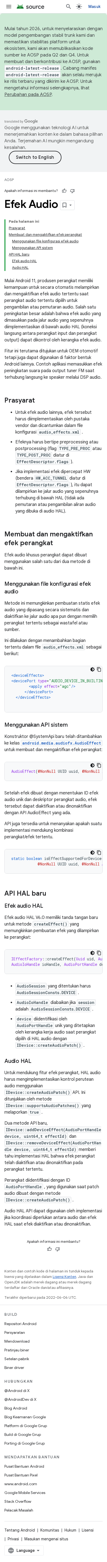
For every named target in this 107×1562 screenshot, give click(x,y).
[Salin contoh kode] (99, 669)
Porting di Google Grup (24, 1443)
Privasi (13, 1539)
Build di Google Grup (22, 1434)
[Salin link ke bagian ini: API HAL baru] (51, 894)
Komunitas (49, 1530)
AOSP (9, 179)
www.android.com (20, 1483)
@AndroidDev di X (20, 1399)
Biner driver (14, 1367)
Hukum (70, 1530)
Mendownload (17, 1341)
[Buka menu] (8, 6)
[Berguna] (64, 191)
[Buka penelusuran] (68, 6)
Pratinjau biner (16, 1350)
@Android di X (17, 1390)
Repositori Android (20, 1323)
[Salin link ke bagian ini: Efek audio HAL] (48, 906)
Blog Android (15, 1408)
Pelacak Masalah (18, 1510)
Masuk (94, 6)
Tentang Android (19, 1530)
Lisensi (88, 1530)
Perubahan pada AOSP (28, 94)
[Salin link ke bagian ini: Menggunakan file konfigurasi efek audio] (23, 592)
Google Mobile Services (24, 1492)
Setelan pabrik (16, 1358)
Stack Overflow (17, 1501)
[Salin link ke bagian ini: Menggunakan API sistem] (73, 725)
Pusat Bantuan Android (24, 1466)
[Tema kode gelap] (92, 669)
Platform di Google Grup (25, 1425)
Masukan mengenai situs (46, 1539)
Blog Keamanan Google (25, 1416)
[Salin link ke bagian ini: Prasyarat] (40, 401)
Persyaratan (14, 1332)
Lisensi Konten (64, 1276)
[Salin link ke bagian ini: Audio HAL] (36, 1061)
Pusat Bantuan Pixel (21, 1475)
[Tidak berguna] (72, 191)
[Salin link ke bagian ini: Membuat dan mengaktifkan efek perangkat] (58, 543)
